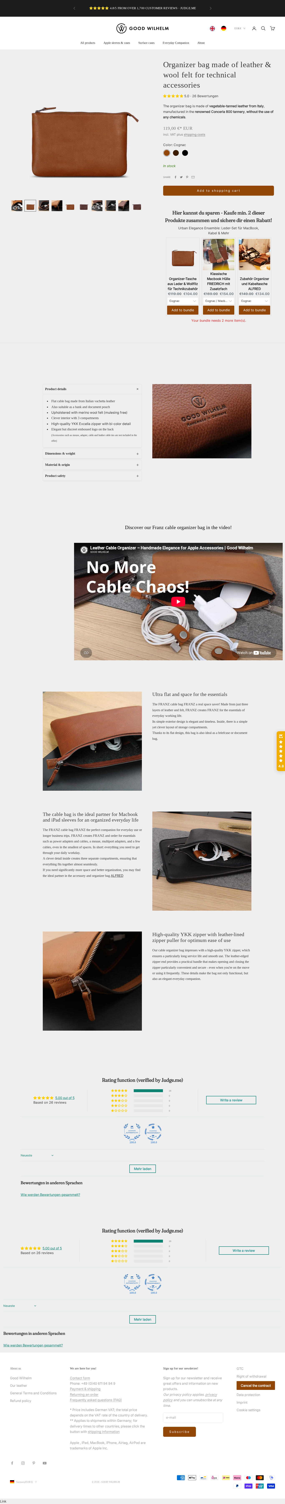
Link (3, 1501)
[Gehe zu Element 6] (84, 206)
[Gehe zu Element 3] (43, 206)
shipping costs (194, 134)
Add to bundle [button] (183, 310)
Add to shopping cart (218, 191)
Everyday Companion (176, 42)
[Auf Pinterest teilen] (187, 177)
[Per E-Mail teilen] (193, 177)
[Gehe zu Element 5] (70, 206)
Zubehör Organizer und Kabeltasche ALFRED (254, 284)
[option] (224, 28)
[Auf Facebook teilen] (175, 177)
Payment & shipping (85, 1389)
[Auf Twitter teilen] (181, 177)
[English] (213, 28)
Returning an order (84, 1394)
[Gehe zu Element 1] (17, 206)
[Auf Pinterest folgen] (34, 1463)
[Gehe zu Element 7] (97, 206)
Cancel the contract (256, 1385)
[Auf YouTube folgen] (45, 1463)
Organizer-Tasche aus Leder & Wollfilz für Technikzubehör (183, 284)
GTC (240, 1369)
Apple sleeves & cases (116, 42)
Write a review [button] (231, 1100)
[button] (173, 96)
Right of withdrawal (251, 1376)
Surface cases (146, 42)
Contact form (80, 1378)
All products (87, 42)
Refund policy (20, 1401)
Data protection (248, 1395)
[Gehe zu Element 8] (110, 206)
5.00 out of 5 (64, 1098)
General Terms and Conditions (33, 1393)
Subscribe (179, 1432)
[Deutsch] (224, 28)
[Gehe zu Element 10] (137, 206)
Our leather (18, 1385)
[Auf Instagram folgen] (23, 1463)
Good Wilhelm (21, 1378)
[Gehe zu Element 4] (57, 206)
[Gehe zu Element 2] (30, 206)
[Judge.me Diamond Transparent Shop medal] (153, 1132)
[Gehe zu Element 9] (124, 206)
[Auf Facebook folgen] (12, 1463)
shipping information (104, 1432)
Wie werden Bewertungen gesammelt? (50, 1195)
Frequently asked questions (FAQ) (96, 1400)
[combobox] (213, 28)
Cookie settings (248, 1410)
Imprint (242, 1402)
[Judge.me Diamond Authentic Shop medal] (132, 1132)
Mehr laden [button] (142, 1169)
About (201, 42)
